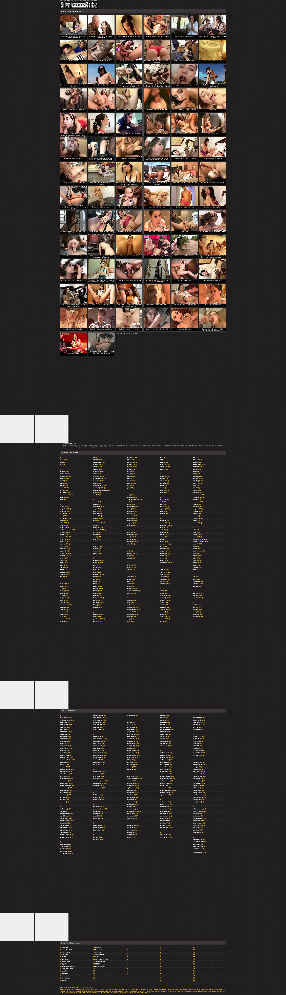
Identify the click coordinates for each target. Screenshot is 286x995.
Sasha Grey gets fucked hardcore (129, 329)
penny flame (197, 718)
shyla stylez (197, 783)
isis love (96, 837)
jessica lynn (130, 757)
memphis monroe (165, 778)
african (62, 474)
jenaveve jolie (131, 739)
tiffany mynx (197, 825)
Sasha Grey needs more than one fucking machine (73, 207)
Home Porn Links (67, 950)
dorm (95, 525)
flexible (95, 591)
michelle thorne (165, 781)
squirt (195, 490)
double (95, 527)
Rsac (77, 987)
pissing (162, 534)
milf (128, 621)
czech (95, 495)
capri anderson (65, 844)
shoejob (162, 612)
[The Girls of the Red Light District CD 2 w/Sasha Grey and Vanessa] (101, 245)
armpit (62, 485)
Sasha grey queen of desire (212, 304)
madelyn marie (164, 753)
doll (94, 520)
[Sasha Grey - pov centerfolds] (101, 294)
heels (128, 504)
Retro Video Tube (67, 968)
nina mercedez (164, 828)
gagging (95, 614)
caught (62, 598)
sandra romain (197, 764)
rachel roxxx (197, 736)
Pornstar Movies (100, 950)
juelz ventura (131, 764)
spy (194, 488)
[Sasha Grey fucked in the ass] (184, 196)
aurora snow (64, 788)
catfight (62, 595)
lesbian (129, 588)
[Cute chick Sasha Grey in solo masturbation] (129, 98)
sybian (195, 523)
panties (162, 523)
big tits (62, 539)
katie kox (129, 781)
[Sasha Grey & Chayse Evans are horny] (157, 123)
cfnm (61, 600)
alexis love (63, 734)
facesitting (96, 560)
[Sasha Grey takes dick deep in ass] (129, 245)
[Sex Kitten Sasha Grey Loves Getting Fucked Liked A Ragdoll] (157, 269)
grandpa (129, 474)
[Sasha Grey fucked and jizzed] (101, 196)
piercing (162, 532)
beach (62, 525)
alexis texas (64, 739)
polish (162, 539)
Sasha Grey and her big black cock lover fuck (129, 134)
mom (161, 462)
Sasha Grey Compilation (185, 329)
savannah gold (197, 776)
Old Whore (65, 957)
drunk (95, 537)
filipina (95, 581)
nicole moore (164, 816)
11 (131, 333)
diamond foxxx (98, 755)
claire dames (97, 722)
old (161, 504)
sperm (195, 483)
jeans (128, 556)
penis (161, 530)
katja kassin (130, 785)
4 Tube (64, 980)
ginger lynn (96, 818)
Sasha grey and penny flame (213, 207)
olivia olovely (164, 837)
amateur (62, 476)
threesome (196, 551)
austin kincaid (64, 790)
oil (160, 502)
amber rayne (64, 748)
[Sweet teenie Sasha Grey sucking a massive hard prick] (129, 74)
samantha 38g (197, 762)
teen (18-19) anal (198, 541)
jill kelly (129, 760)
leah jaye (163, 715)
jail (127, 551)
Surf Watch (89, 987)
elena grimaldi (97, 771)
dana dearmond (98, 739)
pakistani (163, 520)
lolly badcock (164, 743)
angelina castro (65, 757)
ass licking (63, 492)
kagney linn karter (132, 778)
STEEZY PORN (100, 964)
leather (129, 586)
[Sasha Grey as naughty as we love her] (212, 172)
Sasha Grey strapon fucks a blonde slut (185, 182)
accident (62, 471)
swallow (195, 511)
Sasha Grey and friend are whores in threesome (101, 183)
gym (128, 485)
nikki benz (163, 823)
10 (129, 333)
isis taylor (96, 839)
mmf (161, 460)
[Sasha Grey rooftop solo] (101, 74)
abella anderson (65, 720)
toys (194, 563)
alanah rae (63, 722)
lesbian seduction (132, 591)
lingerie (129, 593)
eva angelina (97, 783)
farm (94, 565)
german (129, 457)
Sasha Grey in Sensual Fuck (157, 231)
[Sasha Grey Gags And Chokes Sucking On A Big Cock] (157, 50)
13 (136, 333)
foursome (96, 598)
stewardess (197, 495)
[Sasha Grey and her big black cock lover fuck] (129, 123)
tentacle (195, 544)
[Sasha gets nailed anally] (101, 123)
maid (128, 602)
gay (94, 621)
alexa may (63, 727)
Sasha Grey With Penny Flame (213, 158)
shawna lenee (197, 781)
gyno (128, 488)
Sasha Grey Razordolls (185, 280)
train (194, 565)
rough (162, 579)
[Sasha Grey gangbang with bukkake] (184, 50)
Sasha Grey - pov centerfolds (101, 304)
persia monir (197, 720)
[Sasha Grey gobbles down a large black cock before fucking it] (73, 25)
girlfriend (129, 462)
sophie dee (196, 790)
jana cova (130, 725)
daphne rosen (97, 741)
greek (128, 478)
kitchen (129, 567)
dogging (95, 518)
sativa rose (196, 774)
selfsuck (162, 602)
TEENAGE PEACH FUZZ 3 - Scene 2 (185, 158)
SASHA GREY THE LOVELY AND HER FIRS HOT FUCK (212, 37)
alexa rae (63, 729)
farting (95, 567)
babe (61, 506)
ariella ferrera (64, 774)
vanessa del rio (198, 842)
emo (94, 551)
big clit (62, 534)
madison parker (165, 757)
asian (61, 488)
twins (195, 570)
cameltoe (63, 584)
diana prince (97, 757)
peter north (196, 722)
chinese (62, 607)
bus (61, 577)
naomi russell (164, 804)
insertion (129, 537)
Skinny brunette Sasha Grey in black (157, 329)
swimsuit (196, 516)
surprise (196, 509)
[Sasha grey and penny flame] (212, 196)
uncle (195, 579)
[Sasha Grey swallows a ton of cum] (184, 123)
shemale (162, 609)
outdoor (162, 513)
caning (62, 586)
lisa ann (162, 736)
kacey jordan (131, 776)
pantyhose (163, 525)
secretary (163, 598)
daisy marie (97, 736)
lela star (162, 720)
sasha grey (196, 771)
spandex (196, 476)
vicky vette (196, 849)
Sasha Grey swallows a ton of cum (185, 134)
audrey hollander (65, 785)
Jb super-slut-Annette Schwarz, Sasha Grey (157, 256)
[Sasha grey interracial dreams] (212, 269)
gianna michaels (98, 809)
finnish (95, 584)
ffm (94, 579)
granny (129, 476)
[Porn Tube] (79, 8)
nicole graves (164, 813)
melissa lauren (164, 771)
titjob (194, 558)
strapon (195, 502)
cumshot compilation (100, 490)
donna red (96, 760)
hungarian (130, 523)
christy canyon (98, 720)
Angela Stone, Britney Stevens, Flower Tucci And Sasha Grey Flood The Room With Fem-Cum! (212, 257)
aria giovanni (64, 771)
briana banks (64, 828)
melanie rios (164, 769)
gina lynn (96, 811)
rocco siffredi (197, 753)
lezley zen (163, 732)
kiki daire (129, 806)
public (162, 556)
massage (129, 607)
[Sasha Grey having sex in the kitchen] (73, 98)
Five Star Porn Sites (101, 959)
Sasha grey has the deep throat (184, 36)
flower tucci (97, 799)
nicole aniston (164, 811)
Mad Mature (65, 973)
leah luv (162, 718)
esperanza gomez (99, 781)
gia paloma (96, 806)
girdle (128, 460)
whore (195, 609)
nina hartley (163, 825)
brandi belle (63, 811)
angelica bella (64, 755)
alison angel (64, 741)
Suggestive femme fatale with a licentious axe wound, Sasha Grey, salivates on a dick (101, 281)
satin (161, 591)
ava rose (63, 799)
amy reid (63, 750)
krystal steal (131, 816)
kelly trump (130, 799)
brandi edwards (65, 813)
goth (128, 471)
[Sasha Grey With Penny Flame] (212, 147)
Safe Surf (82, 987)
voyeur (195, 598)
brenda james (64, 825)
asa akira (63, 776)
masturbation (131, 609)
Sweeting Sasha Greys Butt (101, 109)
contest (95, 467)
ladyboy (129, 579)
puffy (161, 558)
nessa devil (163, 809)
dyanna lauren (97, 762)
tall (194, 530)
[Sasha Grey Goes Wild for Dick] (129, 50)
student (195, 506)
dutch (95, 539)
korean (129, 570)
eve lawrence (97, 788)
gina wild (96, 816)
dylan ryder (97, 764)
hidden (129, 509)
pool (161, 541)
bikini (61, 541)
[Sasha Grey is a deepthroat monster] (157, 98)
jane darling (130, 727)
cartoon (62, 591)
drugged (96, 534)
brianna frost (64, 830)
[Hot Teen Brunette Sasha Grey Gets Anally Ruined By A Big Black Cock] (129, 172)
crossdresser (97, 478)
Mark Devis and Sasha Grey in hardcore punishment (101, 37)
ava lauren (63, 797)
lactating (129, 577)
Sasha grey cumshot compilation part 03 (185, 85)
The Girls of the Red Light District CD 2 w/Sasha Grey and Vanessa (101, 256)
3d (61, 462)
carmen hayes (64, 853)
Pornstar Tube (99, 954)
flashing (95, 588)
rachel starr (197, 739)
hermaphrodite (131, 506)
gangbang (96, 619)
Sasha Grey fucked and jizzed (101, 207)
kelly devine (130, 792)
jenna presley (131, 746)
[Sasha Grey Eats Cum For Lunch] (129, 196)
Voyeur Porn (66, 961)
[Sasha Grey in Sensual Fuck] (157, 221)
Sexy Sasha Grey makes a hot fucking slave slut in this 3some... (213, 85)
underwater (196, 581)
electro (95, 548)
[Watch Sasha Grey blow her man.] (73, 245)
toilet (194, 560)
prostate (162, 551)
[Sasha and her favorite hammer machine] (184, 294)
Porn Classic (66, 978)
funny (95, 605)
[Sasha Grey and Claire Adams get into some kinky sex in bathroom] (73, 294)
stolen (195, 499)
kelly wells (130, 802)
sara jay (195, 767)
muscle (162, 469)
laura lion (129, 837)
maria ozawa (164, 762)
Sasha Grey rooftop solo (101, 85)
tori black (196, 828)
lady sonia (130, 830)
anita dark (63, 764)
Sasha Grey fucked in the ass (185, 207)
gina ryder (96, 813)
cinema (62, 612)
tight (194, 556)
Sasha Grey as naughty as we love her (213, 182)
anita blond (63, 762)
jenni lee (129, 748)
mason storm (164, 767)
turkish (195, 567)
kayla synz (130, 790)
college (95, 460)
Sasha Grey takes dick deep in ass (129, 256)
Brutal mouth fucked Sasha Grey (73, 158)
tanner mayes (197, 811)
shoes (162, 614)
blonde (62, 551)
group (128, 483)
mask (128, 605)
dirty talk (96, 513)
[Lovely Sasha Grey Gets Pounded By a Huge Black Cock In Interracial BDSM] (101, 147)
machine (129, 600)
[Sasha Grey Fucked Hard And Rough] (101, 318)
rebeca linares (197, 743)
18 (61, 460)
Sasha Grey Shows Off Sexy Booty (73, 329)
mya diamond (164, 795)
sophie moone (197, 795)
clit (61, 616)
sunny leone (197, 802)
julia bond (130, 769)
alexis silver (64, 736)
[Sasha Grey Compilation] (184, 318)
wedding (195, 605)
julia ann (129, 767)
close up (62, 619)
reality (162, 570)
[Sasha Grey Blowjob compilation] (157, 294)
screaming (163, 595)
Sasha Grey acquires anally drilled (73, 182)
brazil (61, 563)
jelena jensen (131, 736)
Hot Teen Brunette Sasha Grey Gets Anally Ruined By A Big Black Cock (129, 183)
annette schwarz (65, 769)
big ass (62, 532)
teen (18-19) (197, 539)
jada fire (129, 722)
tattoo (195, 532)
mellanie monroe (165, 776)
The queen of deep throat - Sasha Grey (129, 280)
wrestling (196, 616)
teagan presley (198, 818)
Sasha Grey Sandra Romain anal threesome (157, 183)
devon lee (96, 750)
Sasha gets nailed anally (101, 134)
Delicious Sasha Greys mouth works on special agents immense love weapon (157, 159)
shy (161, 621)
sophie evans (197, 792)
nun (161, 488)
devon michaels (98, 753)
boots (62, 558)
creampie (96, 476)
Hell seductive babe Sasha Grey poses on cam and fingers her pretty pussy (73, 232)
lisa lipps (162, 739)
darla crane (97, 743)
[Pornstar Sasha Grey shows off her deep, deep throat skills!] (184, 98)
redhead (162, 572)
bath (61, 516)
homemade (130, 511)
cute (94, 492)
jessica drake (131, 753)
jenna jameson (131, 743)
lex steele (163, 722)
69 (61, 464)
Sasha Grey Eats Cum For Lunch (129, 207)
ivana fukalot (131, 715)
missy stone (164, 788)
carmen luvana (98, 715)
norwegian (163, 483)
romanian (163, 577)
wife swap (196, 614)
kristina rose (131, 813)
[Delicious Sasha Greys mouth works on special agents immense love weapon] (157, 147)
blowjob (62, 553)
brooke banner (64, 837)
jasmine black (131, 732)
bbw (61, 520)
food (94, 593)
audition (62, 497)
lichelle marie (164, 734)
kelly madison (131, 797)
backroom (63, 511)
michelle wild (164, 783)
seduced (162, 600)
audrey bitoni (64, 783)
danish (95, 504)
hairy (128, 495)
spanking (196, 481)
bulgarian (63, 574)
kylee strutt (130, 818)
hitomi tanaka (97, 828)
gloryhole (129, 467)
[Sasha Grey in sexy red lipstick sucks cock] (73, 269)
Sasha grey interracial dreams (213, 280)
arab (61, 483)
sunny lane (196, 799)
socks (195, 469)
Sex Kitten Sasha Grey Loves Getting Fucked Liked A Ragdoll (157, 281)
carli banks (63, 849)
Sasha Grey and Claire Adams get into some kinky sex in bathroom (73, 305)
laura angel (130, 835)
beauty (62, 527)
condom (95, 464)
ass (61, 490)
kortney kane (131, 809)
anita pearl (63, 767)
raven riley (196, 741)
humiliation (130, 520)
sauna (162, 593)
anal (61, 478)
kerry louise (130, 804)
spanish (195, 478)
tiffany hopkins (198, 823)
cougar (95, 469)
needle (162, 478)
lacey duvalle (131, 825)
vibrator (195, 593)
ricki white (196, 746)
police (162, 537)
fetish (95, 577)
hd (127, 502)
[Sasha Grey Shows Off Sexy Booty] (73, 318)
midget (129, 619)
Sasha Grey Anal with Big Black (101, 60)
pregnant (163, 548)
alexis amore (64, 732)
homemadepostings (68, 966)
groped (129, 481)
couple (95, 471)
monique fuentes (165, 792)
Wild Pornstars (100, 966)
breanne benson (65, 820)
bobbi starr (63, 809)
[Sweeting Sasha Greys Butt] (101, 98)
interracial (130, 541)
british (62, 567)
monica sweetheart (166, 790)
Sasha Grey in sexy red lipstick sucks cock (73, 280)
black (61, 546)
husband (129, 525)
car (61, 588)
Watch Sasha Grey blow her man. (73, 256)
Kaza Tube (98, 952)
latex (128, 581)
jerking (129, 558)
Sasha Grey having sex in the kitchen (73, 109)
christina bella (97, 718)
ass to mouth (64, 495)
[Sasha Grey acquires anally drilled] (73, 172)
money (162, 464)
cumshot (96, 488)
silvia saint (196, 788)
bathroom (63, 518)
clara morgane (98, 725)
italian (128, 544)
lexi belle (162, 725)
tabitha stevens (198, 809)
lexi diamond (164, 727)
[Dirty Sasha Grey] (73, 50)
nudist (162, 485)
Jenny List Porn (100, 961)
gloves (129, 469)
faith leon (96, 795)
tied (194, 553)
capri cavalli (64, 846)
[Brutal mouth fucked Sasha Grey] (73, 147)
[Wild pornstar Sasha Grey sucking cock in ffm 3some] (212, 221)
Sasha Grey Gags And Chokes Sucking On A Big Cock (157, 61)
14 (138, 333)
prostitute (163, 553)
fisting (95, 586)
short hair (163, 616)
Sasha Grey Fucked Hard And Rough (101, 329)
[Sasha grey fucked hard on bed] (184, 245)
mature (129, 612)
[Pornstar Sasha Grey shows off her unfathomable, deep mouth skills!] (212, 318)
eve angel (96, 785)
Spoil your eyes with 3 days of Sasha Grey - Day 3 (73, 85)
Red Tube (65, 954)
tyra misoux (197, 832)
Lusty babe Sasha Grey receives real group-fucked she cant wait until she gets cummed (157, 85)
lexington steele (165, 729)
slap (194, 457)
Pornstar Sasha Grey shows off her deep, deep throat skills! (184, 110)
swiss (195, 520)
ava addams (64, 792)
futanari (95, 607)
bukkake (62, 572)
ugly (194, 577)
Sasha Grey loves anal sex (129, 158)
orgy (161, 511)
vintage (195, 595)
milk (161, 457)
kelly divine (130, 795)
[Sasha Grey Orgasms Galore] (101, 343)
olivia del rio (163, 835)
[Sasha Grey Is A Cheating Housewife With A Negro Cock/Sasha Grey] (129, 294)
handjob (129, 497)
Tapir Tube (65, 964)
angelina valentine (66, 760)
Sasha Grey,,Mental (73, 353)
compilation (97, 462)
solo (194, 474)
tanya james (197, 813)
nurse (162, 490)
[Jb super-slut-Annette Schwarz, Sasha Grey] (157, 245)
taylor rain (196, 816)
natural (162, 476)
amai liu (62, 743)
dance (95, 502)
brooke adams (64, 835)
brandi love (63, 816)
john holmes (130, 762)
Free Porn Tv (66, 952)
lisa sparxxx (164, 741)
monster (162, 467)
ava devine (63, 795)
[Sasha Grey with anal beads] (157, 196)
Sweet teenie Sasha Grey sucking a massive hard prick (129, 85)
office (161, 499)
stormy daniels (198, 797)
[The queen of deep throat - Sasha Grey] (129, 269)
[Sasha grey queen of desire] (212, 294)
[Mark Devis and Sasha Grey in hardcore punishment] (101, 25)
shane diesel (197, 778)
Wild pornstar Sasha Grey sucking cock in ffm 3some (212, 232)
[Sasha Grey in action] (212, 123)
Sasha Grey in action (213, 134)
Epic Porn (65, 947)
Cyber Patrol (71, 987)
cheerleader (64, 605)
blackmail (63, 548)
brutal (62, 570)
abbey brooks (64, 718)
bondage (62, 556)
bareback (63, 513)
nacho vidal (163, 802)
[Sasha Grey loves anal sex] (129, 147)
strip (194, 504)
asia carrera (64, 781)
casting (62, 593)
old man (162, 506)
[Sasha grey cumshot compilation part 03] (184, 74)
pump (161, 560)
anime (62, 481)
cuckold (95, 481)
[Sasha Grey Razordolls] (184, 269)
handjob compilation (133, 499)
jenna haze (130, 741)
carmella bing (64, 851)
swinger (195, 518)
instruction (130, 539)
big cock (62, 537)
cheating (62, 602)
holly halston (97, 830)
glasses (129, 464)
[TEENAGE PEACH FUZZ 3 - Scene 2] (184, 147)
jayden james (131, 734)
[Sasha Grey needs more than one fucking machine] (73, 196)
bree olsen (63, 823)
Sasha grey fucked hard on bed (184, 256)
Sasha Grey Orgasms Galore (101, 353)
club (94, 457)
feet (94, 572)
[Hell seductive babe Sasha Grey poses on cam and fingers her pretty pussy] (73, 221)
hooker (129, 513)
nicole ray (163, 818)
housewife (130, 516)
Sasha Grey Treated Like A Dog (212, 60)
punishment (163, 563)
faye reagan (97, 797)
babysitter (63, 509)
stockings (196, 497)
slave (195, 460)
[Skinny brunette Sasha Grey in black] (157, 318)
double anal (97, 530)
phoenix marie (197, 725)
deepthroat (96, 506)
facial (95, 563)
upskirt (195, 586)
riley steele (196, 748)
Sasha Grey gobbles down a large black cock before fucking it (73, 37)
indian (128, 532)
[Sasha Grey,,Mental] (73, 343)
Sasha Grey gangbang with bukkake (185, 60)
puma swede (197, 729)
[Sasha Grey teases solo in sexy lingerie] (129, 221)
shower (162, 619)
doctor (95, 516)
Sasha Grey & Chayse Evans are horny (157, 134)
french (95, 600)
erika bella (96, 778)
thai (194, 546)
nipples (162, 481)
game (95, 616)
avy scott (63, 802)
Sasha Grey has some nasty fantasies (129, 36)
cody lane (96, 727)
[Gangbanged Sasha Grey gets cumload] (157, 25)
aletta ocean (64, 725)
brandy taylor (64, 818)
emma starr (97, 774)
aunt (61, 499)
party (161, 527)
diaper (95, 509)
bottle (62, 560)
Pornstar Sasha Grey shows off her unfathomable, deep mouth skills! (212, 329)
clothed (62, 621)
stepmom (196, 492)
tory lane (196, 830)
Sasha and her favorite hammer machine (185, 304)
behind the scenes (66, 530)
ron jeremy (196, 755)
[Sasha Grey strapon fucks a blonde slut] (184, 172)
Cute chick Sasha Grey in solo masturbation (129, 109)
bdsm (62, 523)
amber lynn (63, 746)
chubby (62, 609)
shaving (162, 607)
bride (61, 565)
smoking (196, 467)
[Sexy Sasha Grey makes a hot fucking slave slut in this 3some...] (212, 74)
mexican (129, 616)
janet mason (130, 729)
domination (96, 523)
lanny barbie (130, 832)
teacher (195, 534)
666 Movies (65, 959)
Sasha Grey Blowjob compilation (157, 304)
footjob (95, 595)
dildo (94, 511)
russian (162, 584)
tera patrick (197, 820)
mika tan (162, 785)
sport (195, 485)
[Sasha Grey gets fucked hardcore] (129, 318)
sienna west (197, 785)
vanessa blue (197, 839)
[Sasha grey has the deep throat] (184, 25)
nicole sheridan (165, 820)
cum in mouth (97, 485)
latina (128, 584)
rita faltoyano (197, 750)
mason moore (164, 764)
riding (161, 574)
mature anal (130, 614)
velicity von (196, 844)
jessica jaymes (131, 755)
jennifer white (131, 750)
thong (195, 548)
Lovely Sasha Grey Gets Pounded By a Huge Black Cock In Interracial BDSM (101, 159)
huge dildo (130, 518)
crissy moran (97, 729)
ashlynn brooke (65, 778)
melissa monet (164, 774)
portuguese (163, 544)
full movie (96, 602)
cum (94, 483)
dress (95, 532)
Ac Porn (97, 957)
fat (94, 570)
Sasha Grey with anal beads (157, 207)
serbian (162, 605)
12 (134, 333)
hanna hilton (97, 825)
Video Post (98, 947)
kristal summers (132, 811)
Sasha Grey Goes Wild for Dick (129, 60)
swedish (195, 513)
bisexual (62, 544)
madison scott (164, 760)
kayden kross (131, 788)
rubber (162, 581)
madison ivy (164, 755)
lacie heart (130, 828)
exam (95, 553)
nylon (161, 492)
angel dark (63, 753)
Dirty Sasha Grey (73, 60)
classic (62, 614)
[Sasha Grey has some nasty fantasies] (129, 25)
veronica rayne (198, 846)
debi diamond (97, 746)
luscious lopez (164, 746)
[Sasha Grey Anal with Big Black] (101, 50)
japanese (129, 553)
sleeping (196, 462)
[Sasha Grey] (212, 98)
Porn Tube (63, 987)
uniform (195, 584)
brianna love (64, 832)
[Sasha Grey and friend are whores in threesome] (101, 172)
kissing (129, 565)
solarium (196, 471)
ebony (95, 546)
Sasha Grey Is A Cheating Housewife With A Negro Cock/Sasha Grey (129, 305)
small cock (196, 464)
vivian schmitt (197, 852)
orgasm (162, 509)
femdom (96, 574)
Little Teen (65, 971)
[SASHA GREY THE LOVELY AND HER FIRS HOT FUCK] (212, 25)
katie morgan (131, 783)
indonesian (130, 534)
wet (194, 607)
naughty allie (164, 806)
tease (195, 537)
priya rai (195, 727)
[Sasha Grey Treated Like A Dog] (212, 50)
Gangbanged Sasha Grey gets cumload (157, 36)
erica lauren (97, 776)
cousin (95, 474)
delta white (96, 748)
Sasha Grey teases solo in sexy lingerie (129, 231)
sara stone (196, 769)
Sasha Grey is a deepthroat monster (157, 109)
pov (161, 546)
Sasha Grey (212, 109)
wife (194, 612)
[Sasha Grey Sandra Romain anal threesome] (157, 172)
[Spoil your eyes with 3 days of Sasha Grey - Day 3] (73, 74)
